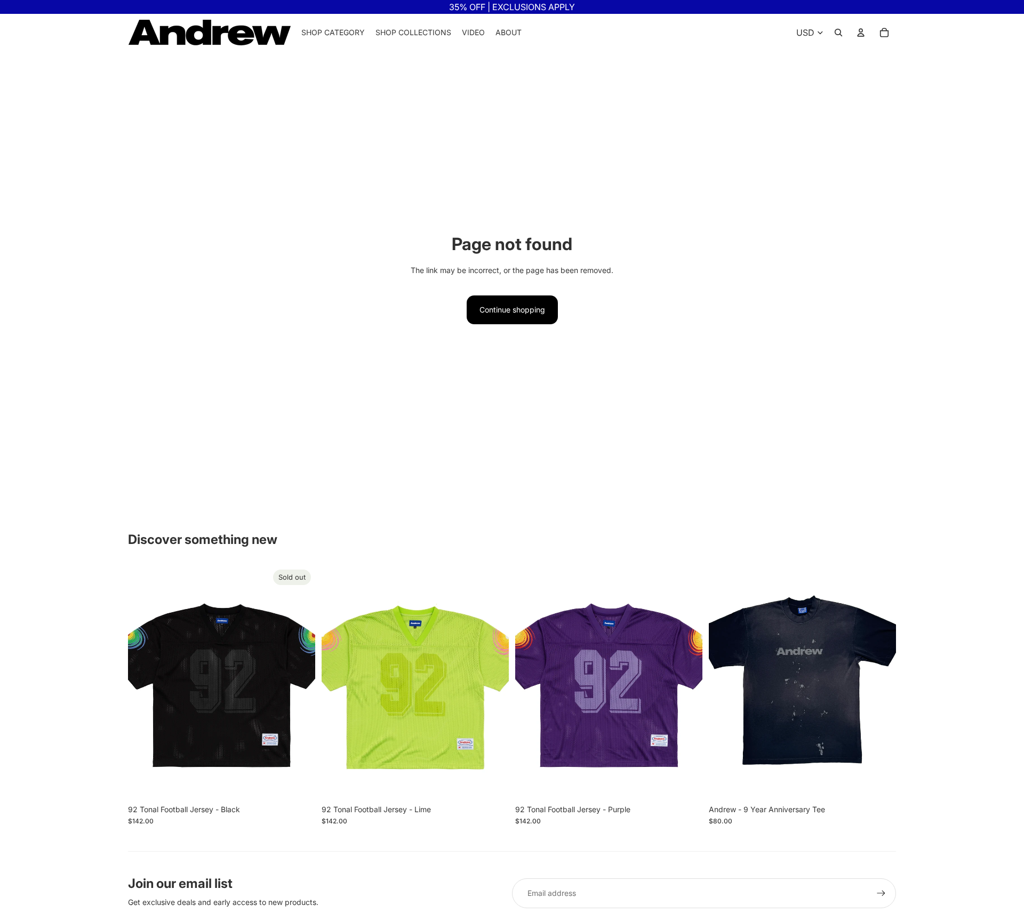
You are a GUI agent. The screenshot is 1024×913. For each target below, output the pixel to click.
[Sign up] (881, 893)
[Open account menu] (861, 32)
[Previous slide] (144, 682)
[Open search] (838, 32)
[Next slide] (299, 682)
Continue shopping (512, 309)
